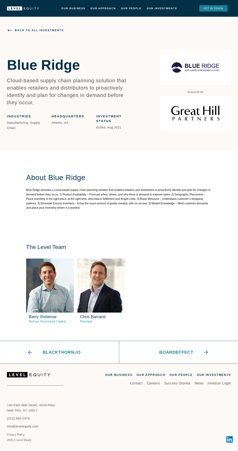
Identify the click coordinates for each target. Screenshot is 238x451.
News (199, 383)
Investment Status (109, 119)
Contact (136, 383)
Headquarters (68, 116)
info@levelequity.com (22, 426)
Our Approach (103, 8)
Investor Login (219, 383)
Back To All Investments (39, 30)
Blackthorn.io (62, 352)
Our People (131, 8)
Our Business (73, 8)
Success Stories (177, 383)
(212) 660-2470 (18, 418)
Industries (19, 116)
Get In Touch (213, 8)
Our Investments (162, 8)
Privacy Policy (16, 434)
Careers (153, 383)
